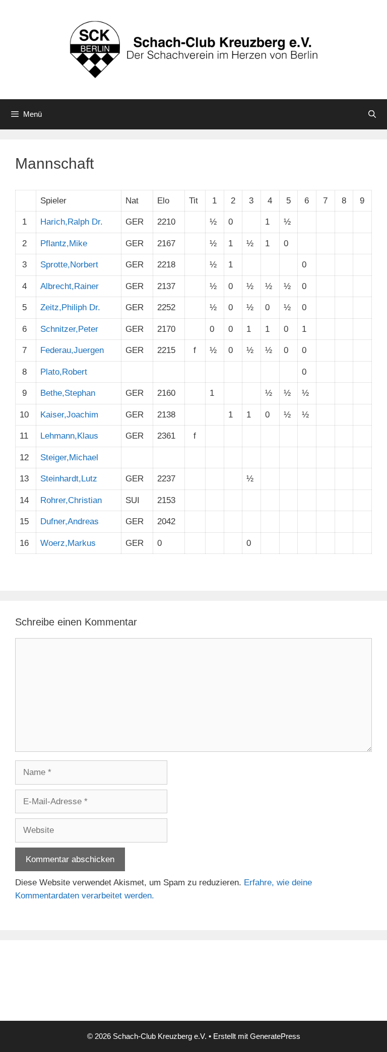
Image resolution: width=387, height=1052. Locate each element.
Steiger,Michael (69, 457)
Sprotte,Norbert (69, 264)
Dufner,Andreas (69, 521)
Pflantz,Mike (63, 243)
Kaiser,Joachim (69, 414)
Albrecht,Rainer (69, 286)
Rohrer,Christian (71, 500)
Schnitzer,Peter (69, 329)
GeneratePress (275, 1036)
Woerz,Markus (68, 543)
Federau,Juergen (72, 350)
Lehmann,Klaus (69, 436)
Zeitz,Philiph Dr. (70, 307)
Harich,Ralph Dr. (71, 222)
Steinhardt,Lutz (68, 478)
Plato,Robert (63, 372)
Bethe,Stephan (67, 393)
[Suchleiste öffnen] (372, 114)
